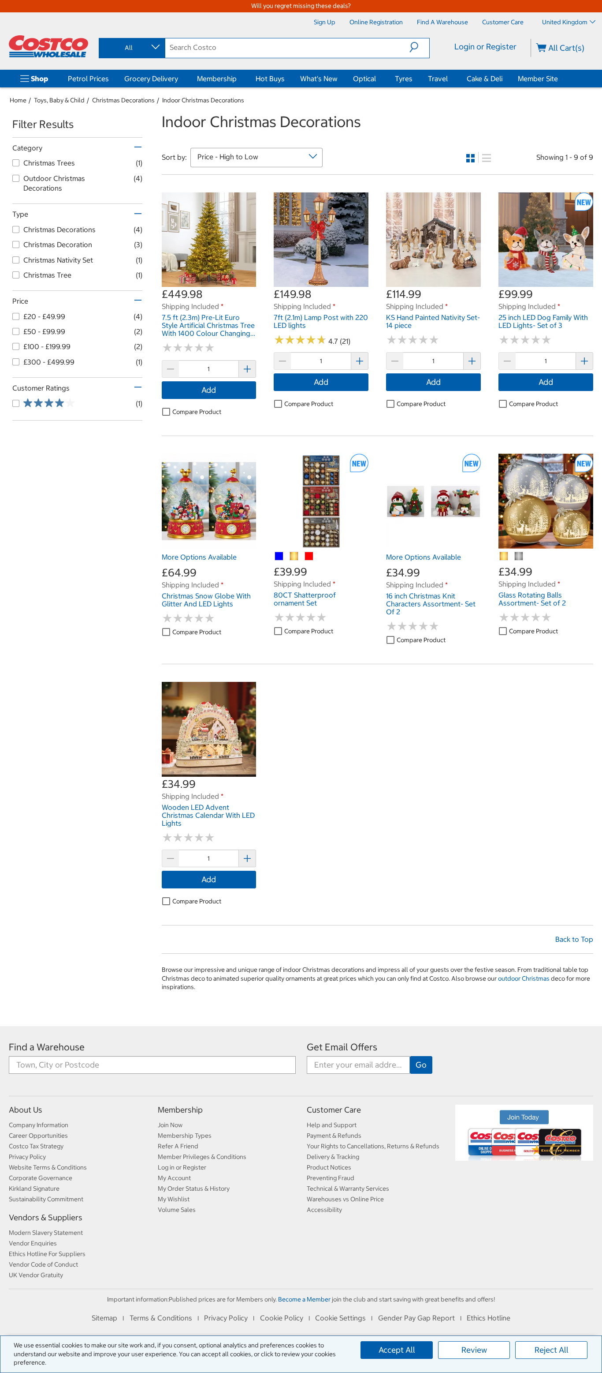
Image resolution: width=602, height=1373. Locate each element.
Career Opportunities (38, 1136)
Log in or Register (182, 1167)
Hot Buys (270, 78)
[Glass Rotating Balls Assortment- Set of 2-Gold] (504, 556)
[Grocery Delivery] (180, 78)
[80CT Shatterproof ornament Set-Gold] (294, 556)
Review (474, 1350)
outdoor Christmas (524, 978)
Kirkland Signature (34, 1188)
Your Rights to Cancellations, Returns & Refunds (373, 1146)
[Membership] (238, 78)
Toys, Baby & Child (59, 100)
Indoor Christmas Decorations (203, 100)
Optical (364, 78)
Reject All (552, 1350)
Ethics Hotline (488, 1317)
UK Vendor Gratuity (36, 1275)
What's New (319, 78)
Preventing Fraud (330, 1178)
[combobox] (131, 48)
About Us (25, 1110)
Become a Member (304, 1299)
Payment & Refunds (334, 1136)
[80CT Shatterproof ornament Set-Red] (309, 556)
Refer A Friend (178, 1146)
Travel (438, 78)
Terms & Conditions (161, 1317)
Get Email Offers (342, 1047)
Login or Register (485, 46)
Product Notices (329, 1167)
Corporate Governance (40, 1178)
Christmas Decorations (123, 100)
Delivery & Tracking (333, 1157)
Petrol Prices (88, 78)
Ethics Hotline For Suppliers (47, 1254)
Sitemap (104, 1317)
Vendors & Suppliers (45, 1217)
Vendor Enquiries (33, 1243)
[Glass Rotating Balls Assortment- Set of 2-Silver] (519, 556)
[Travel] (449, 78)
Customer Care (334, 1110)
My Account (174, 1178)
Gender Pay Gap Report (416, 1317)
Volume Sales (177, 1210)
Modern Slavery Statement (46, 1233)
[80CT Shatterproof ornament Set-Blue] (279, 556)
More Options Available (199, 557)
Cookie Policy (281, 1317)
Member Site (538, 78)
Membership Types (185, 1136)
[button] (419, 47)
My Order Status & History (194, 1188)
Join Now (170, 1125)
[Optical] (377, 78)
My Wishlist (174, 1199)
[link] (209, 282)
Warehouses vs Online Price (345, 1199)
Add (208, 390)
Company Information (38, 1125)
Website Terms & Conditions (48, 1167)
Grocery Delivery (151, 78)
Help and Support (332, 1125)
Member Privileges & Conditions (202, 1157)
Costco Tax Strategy (36, 1146)
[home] (48, 46)
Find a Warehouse (47, 1047)
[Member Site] (559, 78)
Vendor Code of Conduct (43, 1264)
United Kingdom (564, 22)
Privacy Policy (27, 1157)
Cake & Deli (484, 78)
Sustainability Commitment (46, 1199)
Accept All (397, 1350)
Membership (217, 78)
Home (18, 100)
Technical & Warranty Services (348, 1188)
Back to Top (574, 939)
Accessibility (324, 1210)
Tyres (403, 78)
